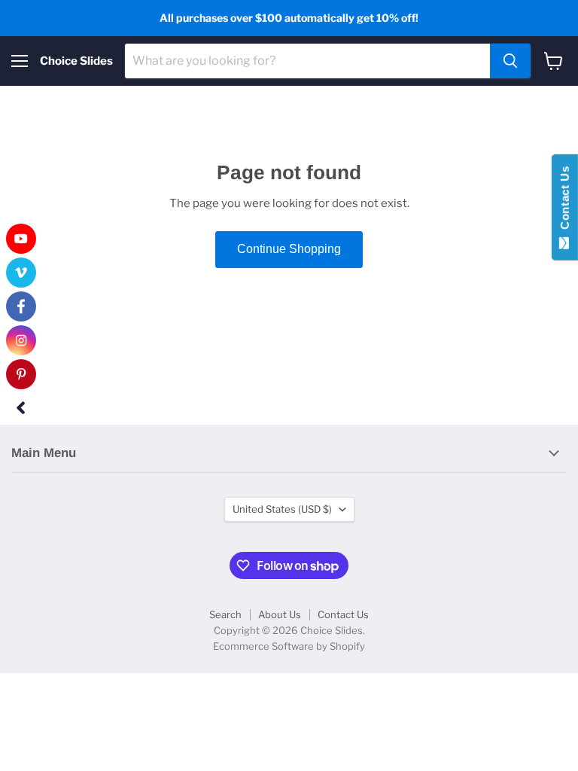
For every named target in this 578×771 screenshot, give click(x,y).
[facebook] (21, 306)
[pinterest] (21, 374)
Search (225, 614)
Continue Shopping (289, 248)
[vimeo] (21, 273)
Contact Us (343, 614)
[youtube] (21, 239)
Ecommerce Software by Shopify (289, 646)
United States (282, 509)
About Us (279, 614)
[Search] (510, 61)
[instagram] (21, 340)
